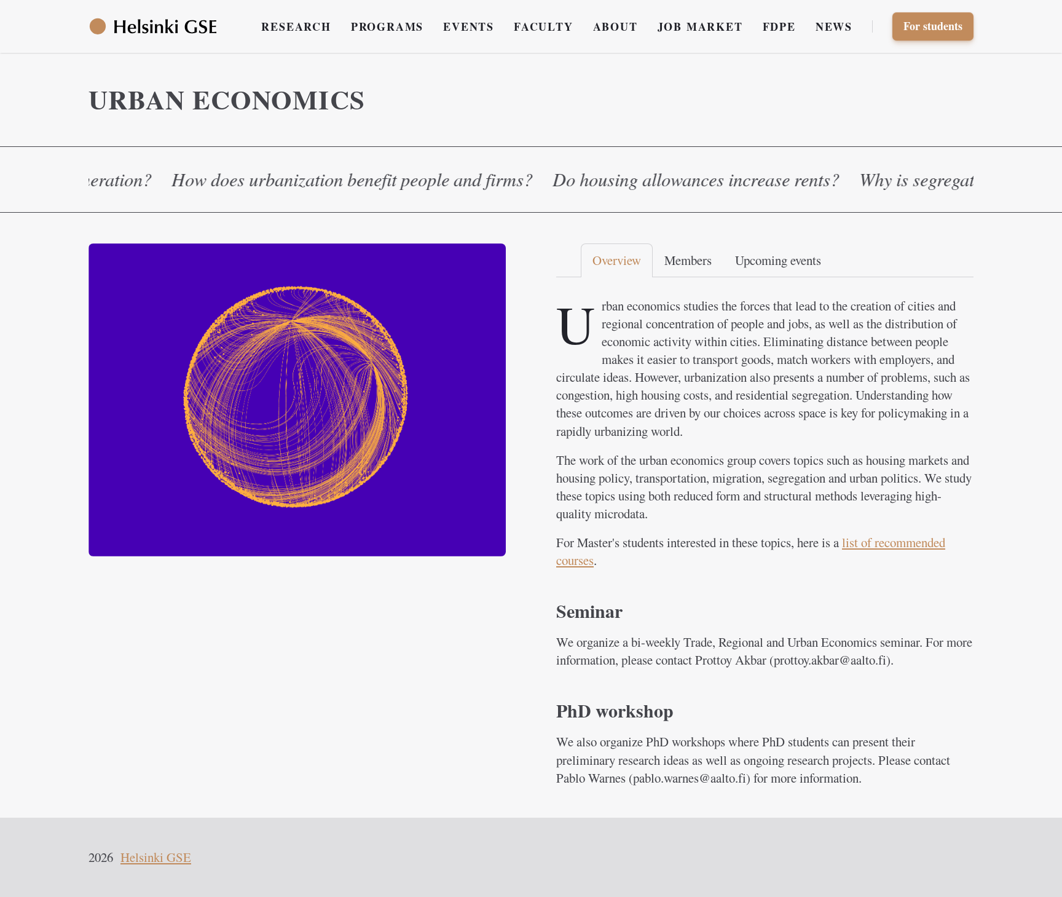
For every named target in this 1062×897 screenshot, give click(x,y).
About (615, 26)
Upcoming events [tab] (778, 260)
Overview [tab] (616, 260)
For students (932, 26)
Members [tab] (688, 260)
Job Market (700, 26)
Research (296, 26)
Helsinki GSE (155, 857)
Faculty (543, 26)
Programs (387, 26)
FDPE (779, 26)
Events (468, 26)
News (834, 26)
